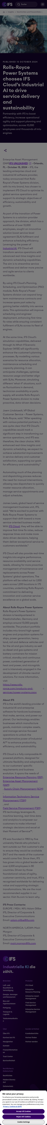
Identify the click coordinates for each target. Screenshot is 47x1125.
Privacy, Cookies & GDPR (12, 1106)
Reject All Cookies (23, 1117)
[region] (23, 1107)
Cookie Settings (23, 1122)
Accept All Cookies (23, 1111)
